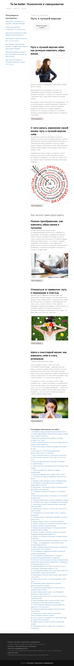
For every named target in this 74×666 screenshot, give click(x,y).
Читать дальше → (37, 119)
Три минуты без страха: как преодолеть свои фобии (50, 502)
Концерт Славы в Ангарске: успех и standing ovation (50, 481)
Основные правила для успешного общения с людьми (50, 500)
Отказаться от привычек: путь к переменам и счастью (49, 291)
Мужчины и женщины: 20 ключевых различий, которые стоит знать (15, 62)
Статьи (23, 8)
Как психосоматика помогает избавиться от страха (50, 540)
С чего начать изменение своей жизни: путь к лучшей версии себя (49, 131)
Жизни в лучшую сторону (41, 26)
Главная (8, 8)
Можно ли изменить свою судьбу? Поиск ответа (49, 474)
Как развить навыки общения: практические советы (49, 432)
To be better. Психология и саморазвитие (37, 4)
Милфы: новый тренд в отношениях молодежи (48, 521)
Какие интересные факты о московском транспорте (49, 455)
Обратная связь (13, 653)
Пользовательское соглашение (25, 646)
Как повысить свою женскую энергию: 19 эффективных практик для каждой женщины (17, 46)
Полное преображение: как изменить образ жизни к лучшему (47, 224)
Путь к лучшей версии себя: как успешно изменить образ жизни (48, 50)
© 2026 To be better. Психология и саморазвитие (24, 642)
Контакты (11, 646)
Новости (16, 8)
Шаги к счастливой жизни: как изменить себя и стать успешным (49, 355)
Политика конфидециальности (18, 648)
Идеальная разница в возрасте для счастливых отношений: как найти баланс (16, 54)
